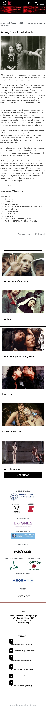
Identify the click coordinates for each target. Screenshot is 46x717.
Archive (4, 23)
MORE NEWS (23, 475)
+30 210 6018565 (24, 620)
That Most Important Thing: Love (18, 356)
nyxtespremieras (25, 651)
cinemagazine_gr (20, 686)
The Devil (6, 319)
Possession (7, 394)
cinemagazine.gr (31, 616)
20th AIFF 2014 (16, 23)
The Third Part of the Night (15, 281)
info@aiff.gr (25, 623)
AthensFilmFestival (21, 645)
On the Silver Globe (11, 432)
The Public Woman (11, 469)
